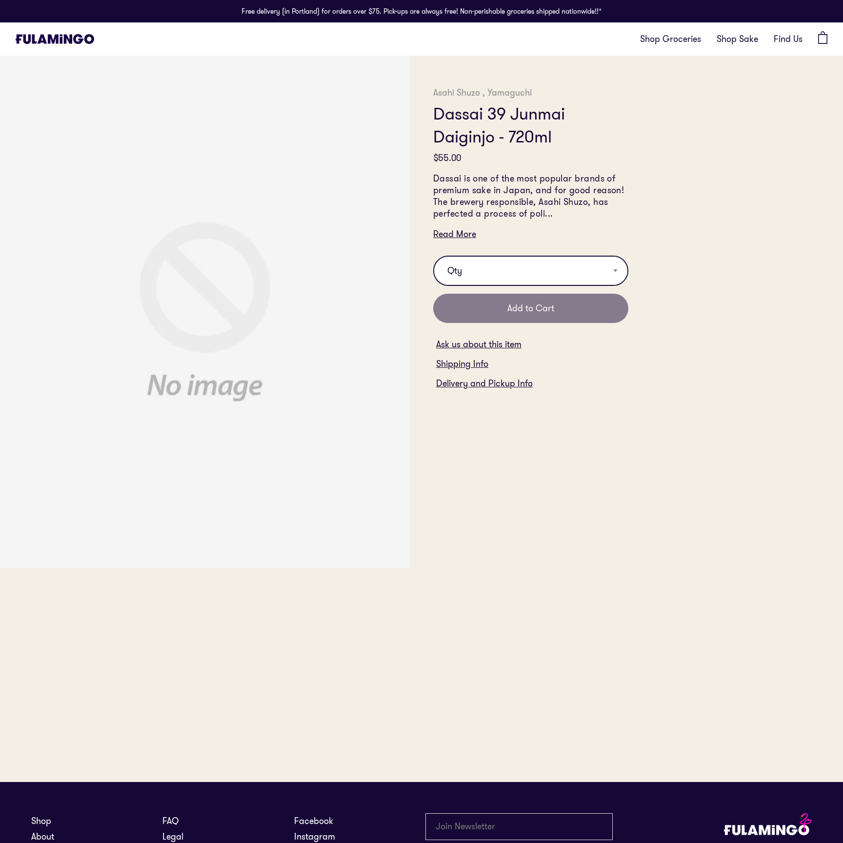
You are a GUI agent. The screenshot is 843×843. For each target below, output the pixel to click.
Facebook (313, 820)
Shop (41, 820)
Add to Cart (530, 308)
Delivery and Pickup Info (484, 383)
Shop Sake (737, 38)
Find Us (788, 38)
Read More (454, 234)
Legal (172, 836)
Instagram (314, 836)
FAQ (170, 820)
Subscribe (610, 826)
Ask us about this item (479, 344)
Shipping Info (462, 364)
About (42, 836)
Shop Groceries (670, 38)
